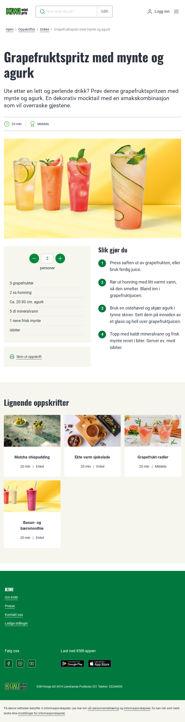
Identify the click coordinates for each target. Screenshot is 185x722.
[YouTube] (32, 663)
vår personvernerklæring (103, 708)
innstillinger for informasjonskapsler (41, 713)
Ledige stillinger (16, 623)
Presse (10, 606)
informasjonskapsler (137, 708)
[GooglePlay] (72, 663)
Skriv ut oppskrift (29, 357)
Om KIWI (11, 597)
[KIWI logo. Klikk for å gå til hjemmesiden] (17, 11)
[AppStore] (99, 663)
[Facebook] (9, 663)
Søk (104, 11)
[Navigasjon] (176, 11)
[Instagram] (20, 663)
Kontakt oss (14, 615)
